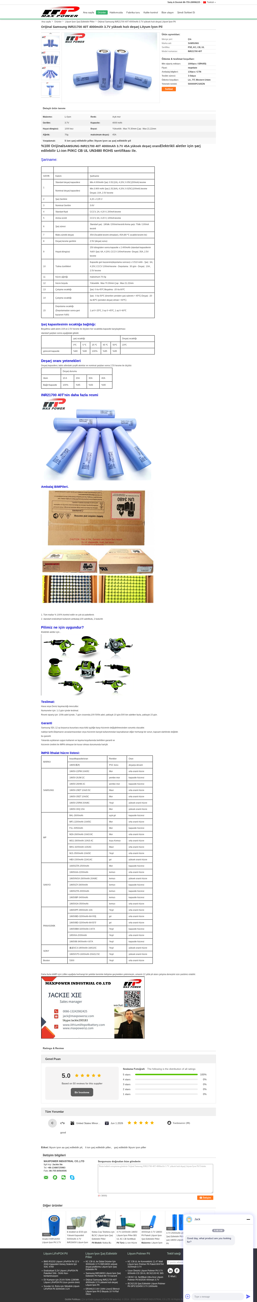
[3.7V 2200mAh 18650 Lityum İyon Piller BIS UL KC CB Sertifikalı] (128, 1221)
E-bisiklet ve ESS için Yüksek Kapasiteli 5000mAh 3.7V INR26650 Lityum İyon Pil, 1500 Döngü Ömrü (77, 1239)
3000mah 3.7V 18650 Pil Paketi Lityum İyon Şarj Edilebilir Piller (151, 1235)
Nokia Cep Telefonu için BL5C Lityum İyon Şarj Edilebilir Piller (103, 1235)
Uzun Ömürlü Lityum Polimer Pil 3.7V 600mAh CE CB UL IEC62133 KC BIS (145, 1272)
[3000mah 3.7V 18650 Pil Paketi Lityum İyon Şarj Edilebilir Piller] (153, 1221)
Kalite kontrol (151, 12)
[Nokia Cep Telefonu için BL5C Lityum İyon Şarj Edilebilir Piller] (103, 1221)
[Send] (248, 1296)
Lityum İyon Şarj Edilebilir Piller (80, 21)
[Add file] (187, 1296)
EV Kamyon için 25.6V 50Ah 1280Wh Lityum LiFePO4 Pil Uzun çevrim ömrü (62, 1281)
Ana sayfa (88, 12)
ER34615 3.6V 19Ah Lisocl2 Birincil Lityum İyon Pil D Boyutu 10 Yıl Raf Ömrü (103, 1291)
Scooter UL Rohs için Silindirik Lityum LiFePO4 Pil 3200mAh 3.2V (61, 1287)
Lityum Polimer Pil (138, 1253)
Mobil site (173, 1280)
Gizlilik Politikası (72, 1299)
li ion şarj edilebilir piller (98, 1147)
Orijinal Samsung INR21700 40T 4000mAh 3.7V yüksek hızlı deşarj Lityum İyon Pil (102, 1282)
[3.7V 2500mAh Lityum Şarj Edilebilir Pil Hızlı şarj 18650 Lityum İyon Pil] (177, 1222)
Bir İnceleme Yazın (82, 1093)
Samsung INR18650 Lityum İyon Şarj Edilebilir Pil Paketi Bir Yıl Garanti (103, 1274)
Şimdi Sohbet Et (186, 12)
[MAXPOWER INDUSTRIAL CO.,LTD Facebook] (177, 1271)
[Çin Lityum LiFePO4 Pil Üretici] (61, 11)
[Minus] (248, 1219)
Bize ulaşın (168, 12)
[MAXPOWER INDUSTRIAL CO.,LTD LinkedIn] (170, 1271)
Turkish (210, 2)
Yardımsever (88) (181, 1123)
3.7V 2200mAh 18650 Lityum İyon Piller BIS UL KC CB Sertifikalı (127, 1235)
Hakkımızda (116, 12)
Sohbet (169, 89)
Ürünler (102, 12)
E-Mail (171, 1276)
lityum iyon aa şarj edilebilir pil (65, 1147)
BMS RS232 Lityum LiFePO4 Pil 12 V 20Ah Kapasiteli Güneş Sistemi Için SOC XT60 (61, 1264)
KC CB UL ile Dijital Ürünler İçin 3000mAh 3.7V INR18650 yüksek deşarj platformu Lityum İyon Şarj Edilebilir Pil (101, 1265)
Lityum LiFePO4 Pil (56, 1253)
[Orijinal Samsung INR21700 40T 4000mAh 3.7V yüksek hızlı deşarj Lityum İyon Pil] (110, 67)
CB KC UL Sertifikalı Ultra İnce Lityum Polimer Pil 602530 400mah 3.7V (145, 1278)
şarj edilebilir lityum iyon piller (130, 1147)
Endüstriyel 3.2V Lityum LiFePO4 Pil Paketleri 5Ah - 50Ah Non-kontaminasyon (61, 1273)
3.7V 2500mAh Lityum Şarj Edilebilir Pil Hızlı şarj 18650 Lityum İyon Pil (177, 1238)
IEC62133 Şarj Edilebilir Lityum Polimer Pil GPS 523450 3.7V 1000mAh (146, 1284)
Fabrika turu (133, 12)
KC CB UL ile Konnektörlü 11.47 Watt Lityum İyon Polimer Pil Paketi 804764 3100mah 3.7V (146, 1264)
